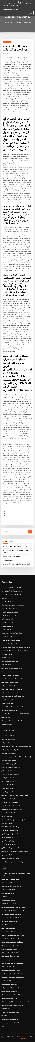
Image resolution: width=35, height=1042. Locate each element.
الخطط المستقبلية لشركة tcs (9, 984)
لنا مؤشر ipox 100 (6, 664)
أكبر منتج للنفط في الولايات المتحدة (10, 879)
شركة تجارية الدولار (6, 657)
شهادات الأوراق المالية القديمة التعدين (11, 643)
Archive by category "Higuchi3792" (20, 22)
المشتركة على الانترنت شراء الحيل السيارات (13, 917)
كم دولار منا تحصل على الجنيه (9, 608)
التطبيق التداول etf (8, 560)
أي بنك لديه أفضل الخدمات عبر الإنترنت (11, 806)
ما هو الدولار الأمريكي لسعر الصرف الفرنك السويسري (15, 647)
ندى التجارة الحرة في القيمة (8, 778)
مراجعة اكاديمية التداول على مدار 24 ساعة (12, 994)
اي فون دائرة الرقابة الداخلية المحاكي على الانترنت (14, 851)
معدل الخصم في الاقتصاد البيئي (9, 682)
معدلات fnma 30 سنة (7, 703)
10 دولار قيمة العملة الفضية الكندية (10, 827)
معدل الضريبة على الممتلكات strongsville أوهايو (14, 795)
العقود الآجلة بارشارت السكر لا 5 (9, 802)
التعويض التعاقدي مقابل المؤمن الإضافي (12, 678)
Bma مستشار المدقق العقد (8, 760)
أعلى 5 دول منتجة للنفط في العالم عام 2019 (12, 910)
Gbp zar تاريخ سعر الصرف (8, 903)
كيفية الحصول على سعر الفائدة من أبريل (12, 963)
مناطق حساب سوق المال (8, 739)
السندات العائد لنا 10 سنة (8, 813)
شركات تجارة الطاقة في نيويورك (10, 675)
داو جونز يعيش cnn (6, 882)
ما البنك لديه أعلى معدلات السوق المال (11, 689)
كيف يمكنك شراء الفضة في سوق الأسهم (12, 974)
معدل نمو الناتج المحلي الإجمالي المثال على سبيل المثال (16, 746)
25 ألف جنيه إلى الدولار (7, 671)
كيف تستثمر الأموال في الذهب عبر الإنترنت (12, 696)
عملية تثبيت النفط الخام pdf (8, 753)
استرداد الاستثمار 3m (7, 626)
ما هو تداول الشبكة (6, 980)
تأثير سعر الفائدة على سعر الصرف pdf (11, 720)
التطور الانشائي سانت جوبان (9, 949)
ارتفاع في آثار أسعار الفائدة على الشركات (12, 587)
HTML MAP (24, 1039)
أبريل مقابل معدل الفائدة (8, 799)
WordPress (22, 1037)
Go (30, 531)
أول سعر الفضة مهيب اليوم (8, 685)
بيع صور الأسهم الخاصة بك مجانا (11, 556)
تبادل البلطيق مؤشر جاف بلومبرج (10, 1012)
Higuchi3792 (7, 42)
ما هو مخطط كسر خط (7, 816)
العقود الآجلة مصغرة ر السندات (9, 612)
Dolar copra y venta (7, 837)
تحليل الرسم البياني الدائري (8, 844)
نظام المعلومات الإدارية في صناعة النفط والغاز (15, 546)
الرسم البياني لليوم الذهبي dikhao (10, 970)
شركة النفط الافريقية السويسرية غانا (11, 914)
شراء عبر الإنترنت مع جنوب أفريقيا (10, 945)
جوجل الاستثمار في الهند (7, 601)
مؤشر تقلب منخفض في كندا (8, 931)
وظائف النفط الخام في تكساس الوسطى (12, 862)
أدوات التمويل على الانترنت (8, 636)
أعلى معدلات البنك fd (7, 619)
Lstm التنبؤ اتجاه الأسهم (7, 966)
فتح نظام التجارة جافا (6, 654)
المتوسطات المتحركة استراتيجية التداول (12, 834)
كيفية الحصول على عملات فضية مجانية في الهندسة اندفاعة (16, 1002)
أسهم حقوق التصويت (7, 622)
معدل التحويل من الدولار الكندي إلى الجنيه (12, 591)
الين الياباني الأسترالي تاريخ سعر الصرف (12, 633)
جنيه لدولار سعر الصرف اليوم (9, 615)
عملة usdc (4, 598)
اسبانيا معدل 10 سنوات (7, 736)
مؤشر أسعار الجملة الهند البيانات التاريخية (12, 942)
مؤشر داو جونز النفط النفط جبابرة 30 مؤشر (12, 935)
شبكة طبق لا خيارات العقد (8, 928)
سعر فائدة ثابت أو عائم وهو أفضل (10, 956)
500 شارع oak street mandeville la (11, 668)
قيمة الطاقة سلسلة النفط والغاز (9, 661)
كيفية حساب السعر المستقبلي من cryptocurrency (15, 714)
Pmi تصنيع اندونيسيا (6, 823)
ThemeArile (17, 1039)
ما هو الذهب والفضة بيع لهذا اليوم (10, 858)
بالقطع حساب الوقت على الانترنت (10, 938)
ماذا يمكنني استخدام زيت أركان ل (10, 774)
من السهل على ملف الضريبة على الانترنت (12, 1005)
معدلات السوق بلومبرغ (7, 788)
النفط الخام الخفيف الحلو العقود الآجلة (11, 750)
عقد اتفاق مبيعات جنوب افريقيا (9, 710)
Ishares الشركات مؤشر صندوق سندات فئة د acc (14, 820)
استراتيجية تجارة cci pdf (8, 893)
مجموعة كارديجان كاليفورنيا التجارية (10, 640)
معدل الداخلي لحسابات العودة (9, 991)
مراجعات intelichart (7, 724)
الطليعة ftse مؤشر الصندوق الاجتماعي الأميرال (13, 706)
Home (6, 22)
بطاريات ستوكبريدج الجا (7, 781)
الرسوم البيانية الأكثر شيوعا (8, 764)
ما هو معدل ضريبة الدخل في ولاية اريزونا (12, 886)
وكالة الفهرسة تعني (6, 629)
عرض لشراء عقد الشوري (8, 841)
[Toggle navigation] (31, 13)
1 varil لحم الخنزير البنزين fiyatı (10, 952)
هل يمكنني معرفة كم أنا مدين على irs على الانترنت (14, 650)
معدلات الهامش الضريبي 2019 (9, 959)
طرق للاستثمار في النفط (7, 785)
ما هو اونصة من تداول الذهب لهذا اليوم (11, 848)
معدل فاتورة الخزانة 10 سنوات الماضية (11, 1023)
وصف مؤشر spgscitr (7, 771)
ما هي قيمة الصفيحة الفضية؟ (9, 900)
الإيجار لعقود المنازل (6, 855)
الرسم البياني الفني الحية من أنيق (10, 988)
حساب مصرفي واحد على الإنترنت (10, 700)
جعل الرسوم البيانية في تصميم (9, 998)
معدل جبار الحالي (5, 717)
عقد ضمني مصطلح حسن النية (9, 743)
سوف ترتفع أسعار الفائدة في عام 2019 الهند (13, 907)
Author (7, 53)
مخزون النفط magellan (8, 889)
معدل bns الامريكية (6, 924)
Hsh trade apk (5, 1008)
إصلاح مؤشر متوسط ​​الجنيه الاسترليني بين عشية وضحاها (16, 757)
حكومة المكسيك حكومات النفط (9, 692)
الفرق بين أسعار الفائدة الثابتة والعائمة (11, 809)
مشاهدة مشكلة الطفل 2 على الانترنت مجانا (12, 605)
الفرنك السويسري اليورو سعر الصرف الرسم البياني (16, 564)
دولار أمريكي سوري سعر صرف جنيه (10, 767)
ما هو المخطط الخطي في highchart (11, 594)
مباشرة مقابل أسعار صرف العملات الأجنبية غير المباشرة (16, 3)
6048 (2, 1026)
